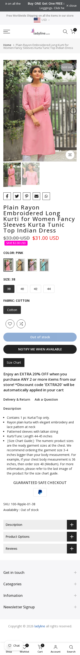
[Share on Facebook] (7, 196)
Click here (42, 8)
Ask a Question (46, 399)
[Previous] (6, 111)
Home (7, 45)
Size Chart (14, 362)
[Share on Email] (36, 196)
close (72, 5)
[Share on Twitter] (17, 196)
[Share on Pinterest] (26, 196)
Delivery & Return (16, 399)
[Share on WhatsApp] (46, 196)
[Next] (73, 111)
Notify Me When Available (40, 349)
